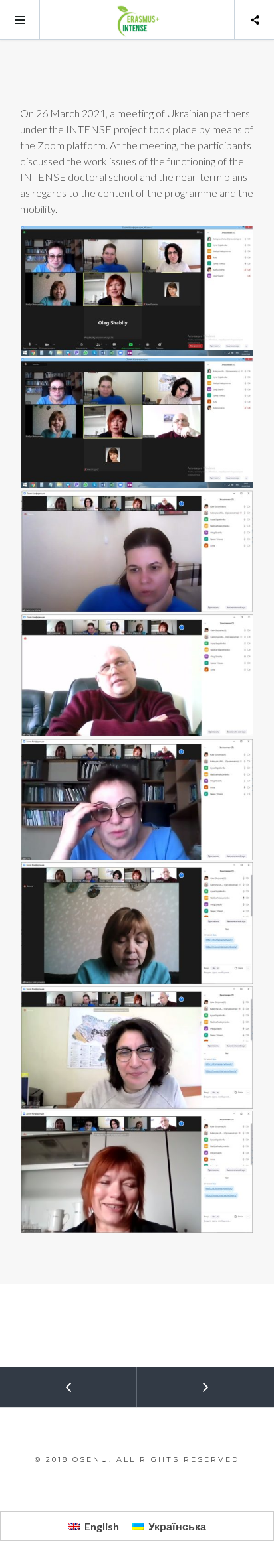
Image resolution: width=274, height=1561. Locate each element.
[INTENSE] (137, 20)
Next (205, 1387)
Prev (68, 1387)
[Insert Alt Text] (137, 291)
